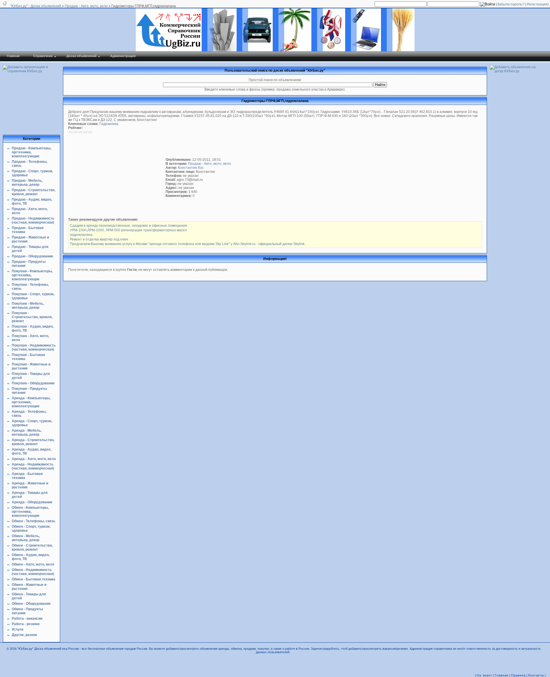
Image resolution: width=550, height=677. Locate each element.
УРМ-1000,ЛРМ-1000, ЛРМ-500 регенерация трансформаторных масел (128, 230)
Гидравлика (108, 124)
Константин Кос (191, 168)
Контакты (536, 675)
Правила (518, 675)
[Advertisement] (117, 176)
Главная (501, 675)
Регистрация (537, 4)
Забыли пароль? (510, 4)
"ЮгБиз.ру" (19, 6)
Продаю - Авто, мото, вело (209, 164)
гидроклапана (81, 235)
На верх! (484, 675)
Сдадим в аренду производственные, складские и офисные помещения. (129, 226)
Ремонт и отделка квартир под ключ (99, 239)
